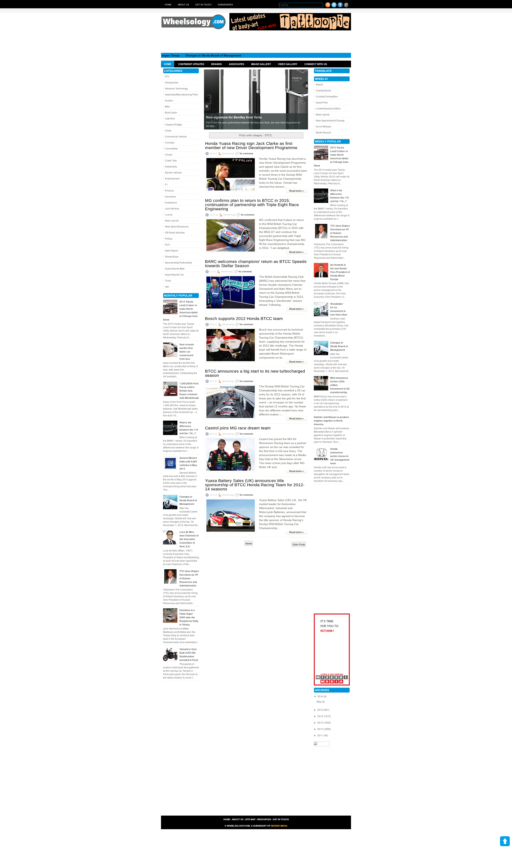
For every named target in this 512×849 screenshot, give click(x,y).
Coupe (168, 154)
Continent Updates (191, 64)
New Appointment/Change (330, 120)
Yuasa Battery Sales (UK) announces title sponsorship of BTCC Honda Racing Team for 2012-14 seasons (254, 484)
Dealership (171, 166)
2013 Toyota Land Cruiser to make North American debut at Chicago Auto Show (180, 310)
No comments (246, 153)
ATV (167, 76)
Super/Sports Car (174, 274)
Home (168, 4)
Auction (169, 100)
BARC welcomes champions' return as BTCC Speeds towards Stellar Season (256, 263)
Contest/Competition (327, 96)
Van (167, 286)
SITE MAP (250, 819)
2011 (320, 735)
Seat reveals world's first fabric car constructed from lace (186, 352)
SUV (167, 244)
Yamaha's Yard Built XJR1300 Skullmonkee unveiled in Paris (188, 654)
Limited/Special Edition (328, 108)
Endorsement (172, 178)
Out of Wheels (323, 126)
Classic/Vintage (173, 124)
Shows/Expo (172, 256)
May (319, 701)
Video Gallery (287, 64)
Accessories (171, 82)
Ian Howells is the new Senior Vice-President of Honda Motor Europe (340, 272)
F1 (166, 184)
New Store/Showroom (177, 226)
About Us (183, 4)
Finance (169, 190)
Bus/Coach (171, 112)
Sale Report (171, 250)
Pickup (168, 238)
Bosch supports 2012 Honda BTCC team (244, 318)
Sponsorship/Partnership (178, 262)
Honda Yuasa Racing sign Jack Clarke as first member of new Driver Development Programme (251, 145)
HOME (226, 819)
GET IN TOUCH (281, 819)
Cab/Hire (170, 118)
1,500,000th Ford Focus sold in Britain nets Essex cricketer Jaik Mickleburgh (189, 391)
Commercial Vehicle (176, 136)
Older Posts (298, 544)
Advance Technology (176, 88)
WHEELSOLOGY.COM (238, 825)
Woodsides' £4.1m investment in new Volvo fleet (338, 309)
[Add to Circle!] (346, 6)
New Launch (172, 220)
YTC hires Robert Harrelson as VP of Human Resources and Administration (189, 578)
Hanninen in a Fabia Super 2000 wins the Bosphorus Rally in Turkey (188, 617)
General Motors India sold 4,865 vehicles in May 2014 (188, 463)
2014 (320, 716)
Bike (167, 106)
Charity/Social (323, 90)
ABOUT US (237, 819)
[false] (256, 99)
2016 (320, 696)
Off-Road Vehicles (175, 232)
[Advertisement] (256, 41)
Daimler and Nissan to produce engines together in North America (331, 420)
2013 (320, 722)
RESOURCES (264, 819)
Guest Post (322, 102)
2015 (320, 709)
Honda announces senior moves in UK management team (339, 456)
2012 (320, 729)
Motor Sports (323, 114)
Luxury (168, 214)
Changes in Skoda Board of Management (174, 55)
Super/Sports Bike (175, 268)
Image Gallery (261, 64)
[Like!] (340, 6)
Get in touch (203, 4)
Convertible (171, 148)
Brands (216, 64)
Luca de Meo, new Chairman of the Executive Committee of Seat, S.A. (189, 539)
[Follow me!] (334, 6)
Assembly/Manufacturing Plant (181, 94)
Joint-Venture (172, 208)
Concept (169, 142)
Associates (236, 64)
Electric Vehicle (173, 172)
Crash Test (171, 160)
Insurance (170, 196)
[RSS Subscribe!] (328, 6)
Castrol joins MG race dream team (238, 428)
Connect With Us (315, 64)
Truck (168, 280)
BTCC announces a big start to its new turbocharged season (255, 373)
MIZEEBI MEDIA (279, 825)
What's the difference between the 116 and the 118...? (188, 428)
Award (319, 84)
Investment (171, 202)
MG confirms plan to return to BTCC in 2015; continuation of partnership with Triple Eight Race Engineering (252, 204)
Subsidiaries (225, 4)
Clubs (168, 130)
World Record (323, 132)
